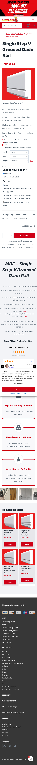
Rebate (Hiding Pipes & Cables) (12, 663)
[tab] (18, 97)
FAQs (4, 669)
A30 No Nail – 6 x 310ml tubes (17, 199)
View (10, 544)
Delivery (5, 666)
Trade (4, 684)
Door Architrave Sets (9, 660)
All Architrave (6, 639)
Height (5, 156)
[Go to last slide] (1, 494)
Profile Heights (7, 678)
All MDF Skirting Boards (10, 628)
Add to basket (24, 235)
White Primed (11, 177)
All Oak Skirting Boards (10, 636)
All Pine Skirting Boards (10, 631)
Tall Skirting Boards (8, 633)
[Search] (18, 25)
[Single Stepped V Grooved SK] (18, 84)
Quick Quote (6, 657)
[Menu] (33, 19)
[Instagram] (10, 746)
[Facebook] (4, 746)
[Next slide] (35, 494)
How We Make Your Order (11, 690)
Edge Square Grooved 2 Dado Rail (25, 533)
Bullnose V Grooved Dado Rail (26, 569)
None (6, 185)
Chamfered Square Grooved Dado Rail (9, 570)
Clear (31, 161)
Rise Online (23, 759)
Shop (4, 625)
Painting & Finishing (9, 687)
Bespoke (5, 672)
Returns (5, 681)
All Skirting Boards (8, 622)
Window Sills (6, 642)
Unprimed (7, 173)
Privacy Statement (22, 393)
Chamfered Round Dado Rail (8, 533)
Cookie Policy (12, 393)
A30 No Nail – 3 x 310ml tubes (17, 195)
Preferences (18, 384)
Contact (4, 651)
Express (5, 675)
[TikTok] (15, 746)
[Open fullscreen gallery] (32, 98)
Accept (18, 389)
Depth (4, 152)
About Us (5, 654)
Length (5, 160)
